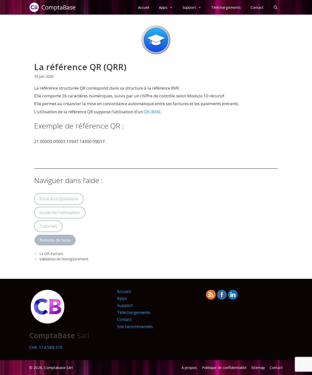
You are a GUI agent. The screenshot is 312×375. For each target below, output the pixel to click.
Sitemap (258, 367)
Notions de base (55, 240)
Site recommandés (135, 326)
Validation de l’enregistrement (63, 259)
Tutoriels (48, 226)
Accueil (143, 7)
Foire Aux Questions (58, 199)
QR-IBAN (152, 111)
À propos (189, 367)
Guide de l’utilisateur (59, 212)
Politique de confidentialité (224, 367)
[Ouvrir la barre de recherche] (275, 7)
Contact (257, 7)
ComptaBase (58, 7)
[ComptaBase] (35, 7)
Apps (163, 7)
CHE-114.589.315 (46, 347)
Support (189, 7)
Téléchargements (226, 7)
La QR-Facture (51, 253)
